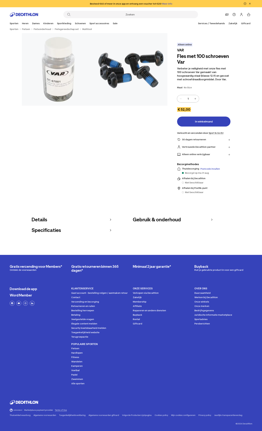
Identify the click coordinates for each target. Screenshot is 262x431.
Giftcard (245, 23)
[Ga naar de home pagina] (24, 14)
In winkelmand (204, 121)
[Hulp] (234, 14)
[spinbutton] (188, 99)
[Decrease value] (180, 98)
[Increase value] (195, 98)
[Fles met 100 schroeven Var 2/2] (58, 69)
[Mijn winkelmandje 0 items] (248, 14)
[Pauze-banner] (245, 3)
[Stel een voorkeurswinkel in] (226, 14)
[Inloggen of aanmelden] (241, 14)
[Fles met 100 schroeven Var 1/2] (131, 69)
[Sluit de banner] (249, 3)
